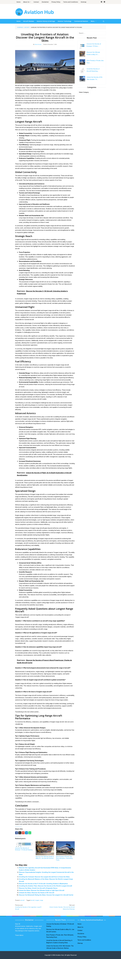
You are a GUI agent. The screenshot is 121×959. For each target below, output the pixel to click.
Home (79, 924)
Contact (80, 930)
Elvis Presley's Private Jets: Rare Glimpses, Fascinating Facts (64, 858)
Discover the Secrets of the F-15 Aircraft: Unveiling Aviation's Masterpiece (43, 883)
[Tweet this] (19, 832)
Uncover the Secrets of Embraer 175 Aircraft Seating (24, 849)
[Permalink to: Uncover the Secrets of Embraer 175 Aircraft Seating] (24, 844)
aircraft (22, 900)
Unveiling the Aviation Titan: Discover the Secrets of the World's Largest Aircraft (45, 886)
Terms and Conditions (84, 940)
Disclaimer (81, 933)
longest (37, 900)
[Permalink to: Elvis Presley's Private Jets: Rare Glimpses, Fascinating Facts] (65, 848)
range (41, 900)
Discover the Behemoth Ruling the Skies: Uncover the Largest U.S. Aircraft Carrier (46, 895)
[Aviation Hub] (34, 12)
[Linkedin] (104, 2)
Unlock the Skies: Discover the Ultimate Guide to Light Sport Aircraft (41, 890)
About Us (80, 927)
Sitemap (80, 943)
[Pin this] (23, 832)
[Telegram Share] (26, 832)
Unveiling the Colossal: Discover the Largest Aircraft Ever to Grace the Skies (44, 877)
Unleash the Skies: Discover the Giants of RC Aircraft (36, 893)
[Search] (103, 21)
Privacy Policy (82, 937)
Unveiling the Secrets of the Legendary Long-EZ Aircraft (28, 907)
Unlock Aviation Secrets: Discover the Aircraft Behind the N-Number (62, 907)
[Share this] (16, 832)
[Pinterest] (101, 2)
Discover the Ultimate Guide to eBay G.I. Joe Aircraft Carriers (45, 857)
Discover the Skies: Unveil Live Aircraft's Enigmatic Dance (38, 888)
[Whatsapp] (29, 832)
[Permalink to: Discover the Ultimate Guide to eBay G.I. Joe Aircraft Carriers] (45, 848)
